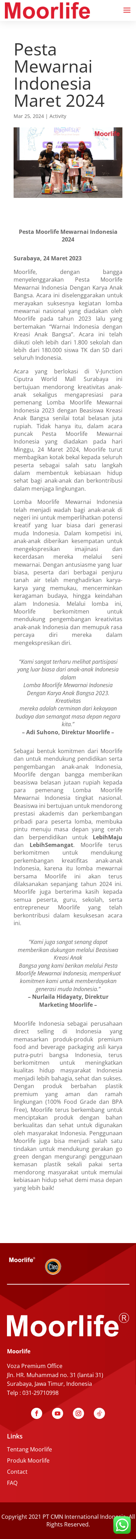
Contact (17, 1471)
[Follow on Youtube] (57, 1413)
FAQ (12, 1483)
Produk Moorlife (28, 1460)
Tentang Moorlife (29, 1449)
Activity (58, 116)
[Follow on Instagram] (78, 1413)
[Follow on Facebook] (36, 1413)
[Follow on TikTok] (99, 1413)
